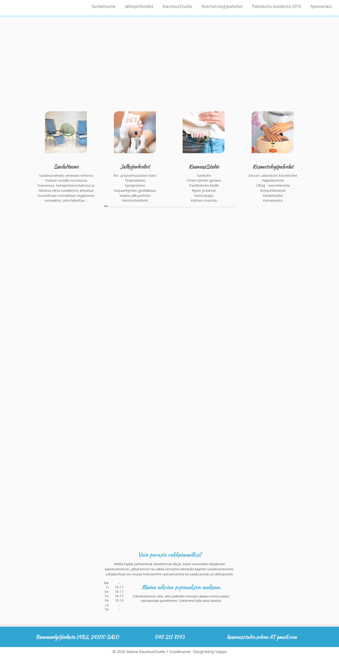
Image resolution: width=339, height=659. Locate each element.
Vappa (220, 651)
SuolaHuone (104, 6)
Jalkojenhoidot (139, 6)
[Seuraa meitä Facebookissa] (39, 653)
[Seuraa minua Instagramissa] (47, 653)
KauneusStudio (177, 6)
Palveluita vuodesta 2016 (276, 6)
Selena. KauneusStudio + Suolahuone (158, 651)
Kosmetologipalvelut (222, 6)
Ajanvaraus (321, 6)
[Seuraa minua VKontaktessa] (55, 653)
